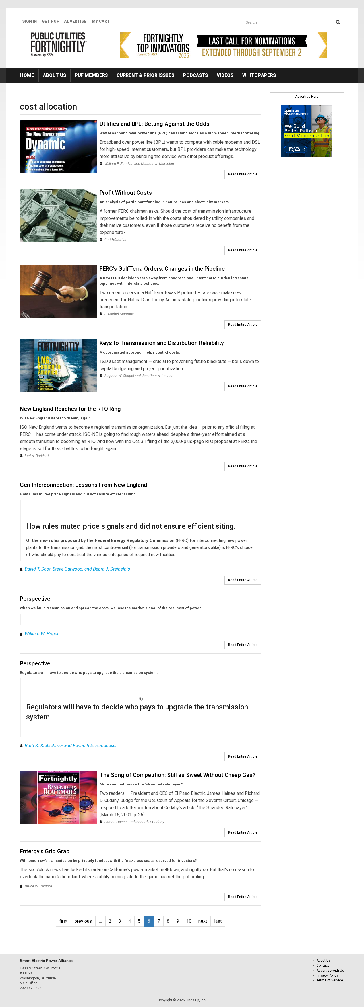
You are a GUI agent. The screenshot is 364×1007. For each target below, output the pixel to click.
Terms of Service (330, 980)
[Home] (59, 44)
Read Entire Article (242, 174)
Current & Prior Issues (145, 75)
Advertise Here (306, 97)
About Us (54, 75)
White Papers (259, 75)
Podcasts (195, 75)
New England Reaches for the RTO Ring (70, 408)
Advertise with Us (330, 971)
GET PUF (50, 21)
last (218, 921)
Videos (225, 75)
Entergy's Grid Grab (44, 851)
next (202, 921)
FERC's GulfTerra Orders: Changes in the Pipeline (162, 268)
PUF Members (91, 75)
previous (83, 921)
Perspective (35, 598)
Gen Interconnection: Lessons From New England (83, 484)
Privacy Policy (327, 975)
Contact (323, 965)
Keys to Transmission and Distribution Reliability (162, 343)
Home (27, 75)
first (63, 921)
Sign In (29, 21)
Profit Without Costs (126, 192)
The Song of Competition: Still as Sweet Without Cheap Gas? (177, 775)
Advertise (75, 21)
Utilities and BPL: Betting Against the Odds (155, 123)
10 (188, 921)
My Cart (101, 21)
